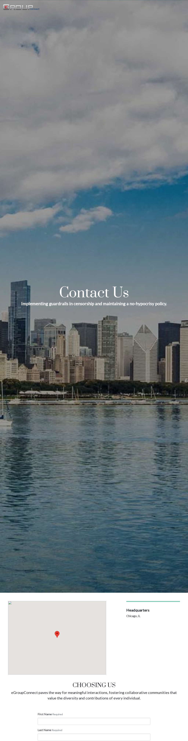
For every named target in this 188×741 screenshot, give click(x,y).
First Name (45, 714)
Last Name (44, 730)
